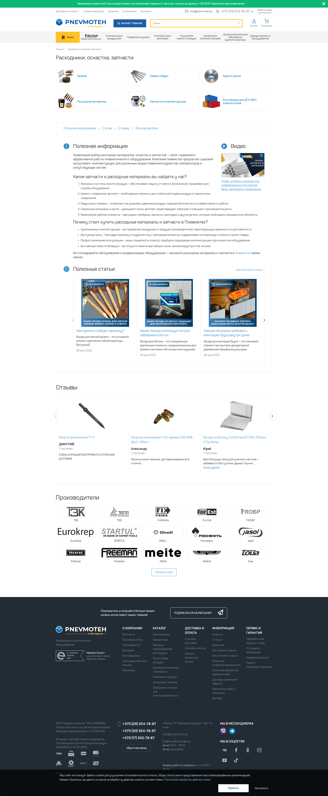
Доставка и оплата (66, 11)
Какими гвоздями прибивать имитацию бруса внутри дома (226, 333)
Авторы (217, 698)
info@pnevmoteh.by (201, 11)
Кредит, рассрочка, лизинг (192, 657)
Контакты (145, 11)
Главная (60, 49)
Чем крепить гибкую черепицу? (100, 331)
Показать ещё (164, 572)
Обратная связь (136, 748)
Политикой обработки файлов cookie (188, 779)
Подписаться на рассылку (193, 613)
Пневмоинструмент (165, 677)
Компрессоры (161, 634)
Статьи (217, 639)
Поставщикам (131, 655)
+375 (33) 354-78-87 (139, 731)
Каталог (159, 628)
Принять (233, 788)
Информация (223, 628)
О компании (129, 11)
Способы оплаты (195, 648)
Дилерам (128, 650)
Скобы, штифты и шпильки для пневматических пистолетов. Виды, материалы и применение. (241, 185)
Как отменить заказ (225, 655)
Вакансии (218, 645)
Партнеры (128, 670)
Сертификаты (131, 645)
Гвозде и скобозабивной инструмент (162, 649)
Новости (217, 634)
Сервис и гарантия (254, 630)
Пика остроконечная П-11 (76, 437)
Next (264, 320)
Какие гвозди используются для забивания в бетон (165, 333)
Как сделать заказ (224, 650)
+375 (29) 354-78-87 (235, 11)
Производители (132, 639)
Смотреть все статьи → (250, 270)
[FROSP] (91, 37)
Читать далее (211, 467)
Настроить (261, 788)
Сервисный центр (93, 11)
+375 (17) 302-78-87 (138, 738)
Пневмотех (243, 253)
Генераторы (160, 639)
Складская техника (165, 682)
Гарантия (113, 11)
